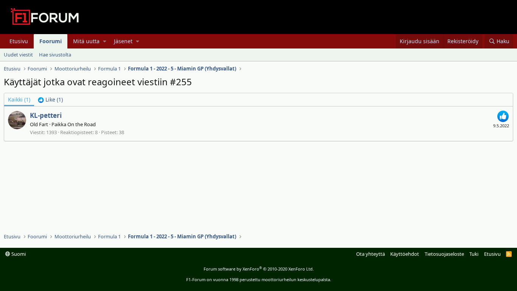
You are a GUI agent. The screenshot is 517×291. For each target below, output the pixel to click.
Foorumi (50, 41)
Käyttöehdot (404, 253)
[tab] (50, 99)
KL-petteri (46, 115)
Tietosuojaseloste (444, 253)
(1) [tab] (19, 99)
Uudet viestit (18, 54)
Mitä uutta (86, 41)
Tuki (473, 253)
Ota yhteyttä (370, 253)
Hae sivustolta (55, 54)
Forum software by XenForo (259, 269)
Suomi (18, 253)
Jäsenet (123, 41)
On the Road (81, 124)
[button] (104, 41)
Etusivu (18, 41)
